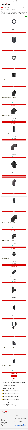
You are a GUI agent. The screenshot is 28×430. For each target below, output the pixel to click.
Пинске (19, 426)
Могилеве (22, 424)
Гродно (15, 425)
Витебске (24, 424)
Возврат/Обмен (11, 1)
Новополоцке (16, 426)
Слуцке (23, 426)
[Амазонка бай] (6, 4)
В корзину (14, 32)
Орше (25, 425)
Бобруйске (23, 425)
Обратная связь (17, 1)
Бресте (17, 425)
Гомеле (20, 424)
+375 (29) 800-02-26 (7, 383)
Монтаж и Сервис (14, 1)
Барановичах (19, 425)
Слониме (21, 426)
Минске (25, 426)
